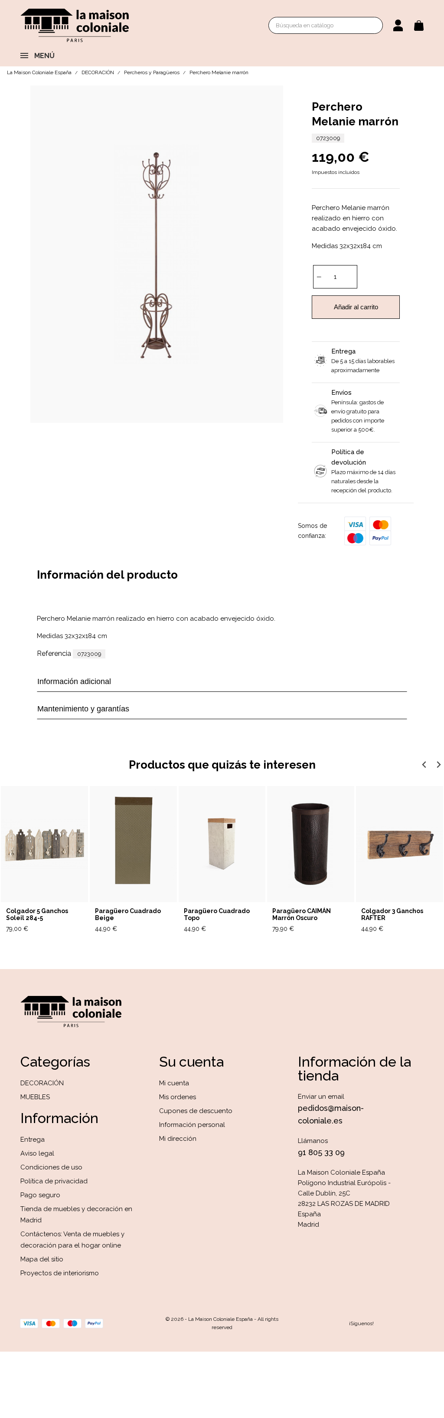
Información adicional (74, 681)
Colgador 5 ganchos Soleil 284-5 (37, 914)
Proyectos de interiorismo (59, 1273)
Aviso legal (37, 1153)
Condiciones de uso (51, 1167)
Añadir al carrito (356, 307)
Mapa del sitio (41, 1259)
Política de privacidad (54, 1181)
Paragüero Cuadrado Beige (128, 914)
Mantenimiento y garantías (83, 708)
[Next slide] (438, 764)
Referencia (54, 653)
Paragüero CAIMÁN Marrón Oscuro (301, 914)
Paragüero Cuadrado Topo (217, 914)
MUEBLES (35, 1097)
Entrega (32, 1139)
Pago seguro (40, 1195)
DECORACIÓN (42, 1083)
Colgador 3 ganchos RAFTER (392, 914)
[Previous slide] (424, 764)
